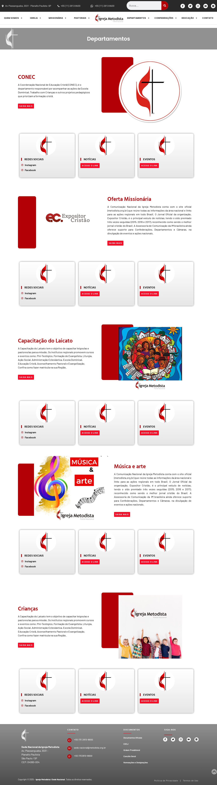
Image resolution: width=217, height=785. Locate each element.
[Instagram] (198, 6)
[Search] (164, 5)
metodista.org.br (117, 210)
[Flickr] (213, 6)
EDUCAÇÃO (188, 18)
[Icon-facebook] (182, 6)
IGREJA (34, 18)
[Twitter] (190, 6)
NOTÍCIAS (90, 426)
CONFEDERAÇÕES (163, 18)
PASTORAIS (80, 18)
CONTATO (207, 18)
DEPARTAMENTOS (136, 18)
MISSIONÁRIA (56, 18)
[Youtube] (205, 6)
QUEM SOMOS (11, 18)
